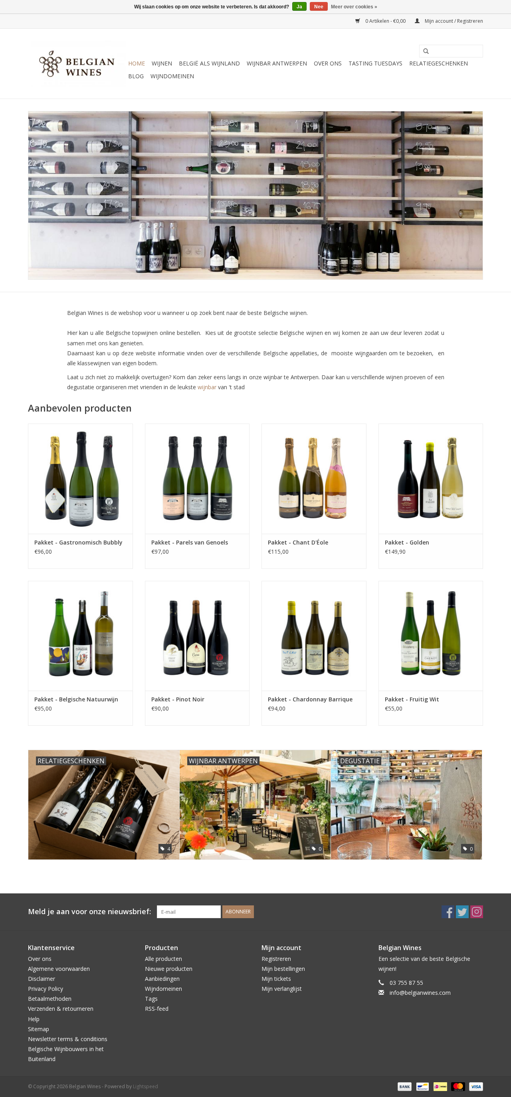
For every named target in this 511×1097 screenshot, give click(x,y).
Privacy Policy (45, 988)
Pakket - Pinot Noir (177, 699)
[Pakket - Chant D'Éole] (313, 478)
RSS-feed (156, 1008)
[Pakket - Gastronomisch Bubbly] (80, 478)
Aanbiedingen (162, 978)
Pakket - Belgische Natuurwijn (76, 699)
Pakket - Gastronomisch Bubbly (78, 542)
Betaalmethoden (49, 998)
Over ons (328, 63)
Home (136, 63)
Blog (136, 76)
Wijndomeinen (172, 76)
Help (34, 1019)
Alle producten (163, 958)
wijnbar (207, 387)
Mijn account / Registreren (453, 21)
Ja (299, 7)
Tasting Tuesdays (375, 63)
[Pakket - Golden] (430, 478)
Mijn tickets (276, 978)
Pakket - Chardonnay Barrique (310, 699)
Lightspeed (145, 1086)
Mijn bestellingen (283, 968)
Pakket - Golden (407, 542)
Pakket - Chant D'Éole (298, 542)
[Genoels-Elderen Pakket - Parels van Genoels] (197, 478)
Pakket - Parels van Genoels (189, 542)
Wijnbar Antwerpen (277, 63)
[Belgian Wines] (77, 64)
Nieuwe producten (168, 968)
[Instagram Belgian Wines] (476, 911)
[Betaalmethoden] (404, 1086)
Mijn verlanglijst (281, 988)
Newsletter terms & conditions (67, 1039)
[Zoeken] (423, 51)
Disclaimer (41, 978)
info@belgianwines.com (420, 992)
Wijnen (162, 63)
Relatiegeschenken (438, 63)
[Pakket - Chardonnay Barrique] (313, 636)
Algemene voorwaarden (59, 968)
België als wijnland (209, 63)
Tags (151, 998)
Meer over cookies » (354, 7)
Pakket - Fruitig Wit (412, 699)
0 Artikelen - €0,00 (385, 21)
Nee (318, 7)
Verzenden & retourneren (60, 1008)
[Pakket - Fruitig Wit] (430, 636)
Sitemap (38, 1029)
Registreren (276, 958)
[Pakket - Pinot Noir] (197, 636)
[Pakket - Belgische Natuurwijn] (80, 636)
